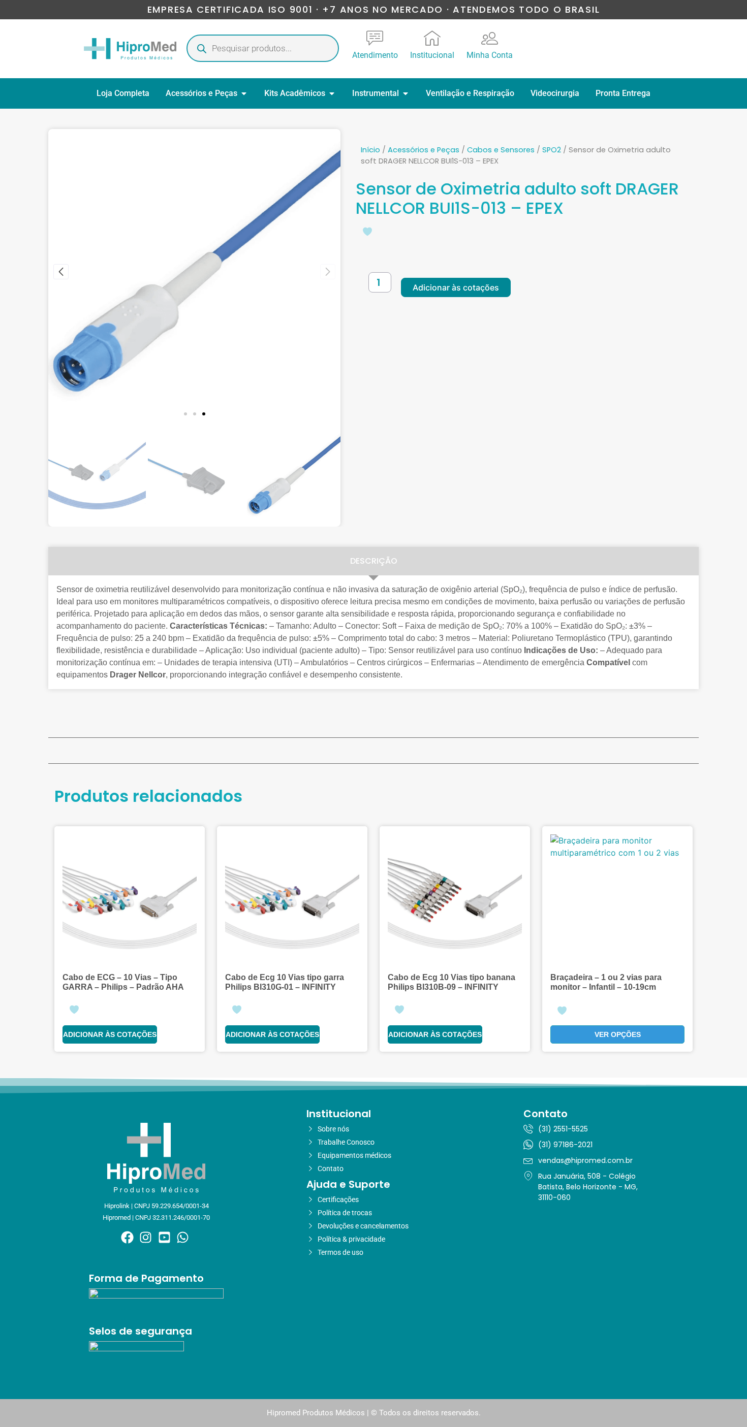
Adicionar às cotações (456, 287)
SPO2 (551, 150)
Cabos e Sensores (501, 150)
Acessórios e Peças (423, 150)
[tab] (373, 561)
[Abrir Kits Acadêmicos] (332, 93)
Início (370, 150)
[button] (185, 413)
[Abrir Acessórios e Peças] (244, 93)
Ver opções (618, 1034)
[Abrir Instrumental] (405, 93)
